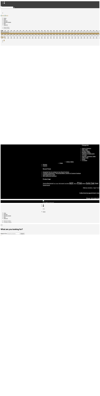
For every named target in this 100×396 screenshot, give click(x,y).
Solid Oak (90, 183)
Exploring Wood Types (49, 174)
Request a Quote (7, 22)
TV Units (6, 89)
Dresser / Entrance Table (10, 82)
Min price (3, 96)
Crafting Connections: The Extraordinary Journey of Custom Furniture (62, 173)
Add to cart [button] (46, 100)
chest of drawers (8, 76)
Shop (5, 19)
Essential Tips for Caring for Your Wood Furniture (56, 172)
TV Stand (6, 88)
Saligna (84, 183)
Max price (9, 96)
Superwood (46, 185)
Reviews (6, 20)
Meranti (75, 183)
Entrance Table (86, 136)
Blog (5, 23)
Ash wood (61, 183)
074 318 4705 (95, 198)
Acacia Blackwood (48, 183)
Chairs (5, 74)
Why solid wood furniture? (50, 176)
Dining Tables (7, 81)
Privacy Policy (7, 28)
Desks (5, 80)
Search (22, 233)
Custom (9, 46)
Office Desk (7, 84)
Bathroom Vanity (86, 112)
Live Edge (66, 183)
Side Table (7, 86)
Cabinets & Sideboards (10, 73)
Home (5, 18)
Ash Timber (56, 183)
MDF (71, 183)
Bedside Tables (8, 72)
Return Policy (6, 27)
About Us (6, 24)
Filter (14, 95)
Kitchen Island (86, 123)
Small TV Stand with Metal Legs (51, 103)
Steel (96, 183)
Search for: (4, 233)
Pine (79, 183)
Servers (6, 85)
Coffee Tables (8, 77)
